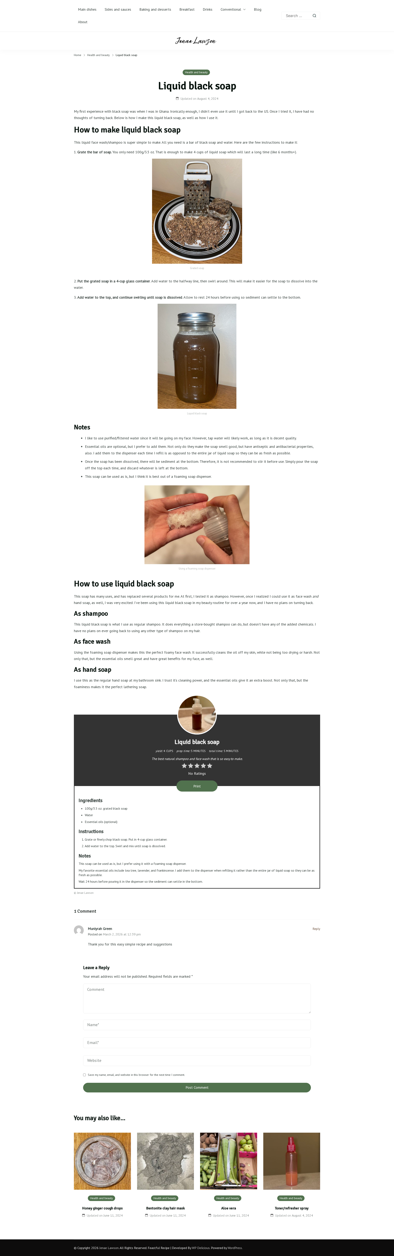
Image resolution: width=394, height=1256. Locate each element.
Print (197, 786)
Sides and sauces (118, 9)
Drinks (207, 9)
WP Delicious (201, 1248)
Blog (257, 9)
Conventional (231, 9)
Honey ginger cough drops (102, 1208)
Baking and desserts (155, 9)
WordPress (235, 1248)
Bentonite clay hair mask (165, 1208)
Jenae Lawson (109, 1248)
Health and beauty (196, 72)
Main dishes (87, 9)
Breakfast (187, 9)
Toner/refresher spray (291, 1208)
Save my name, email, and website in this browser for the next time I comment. (136, 1075)
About (82, 21)
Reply (316, 929)
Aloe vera (228, 1208)
